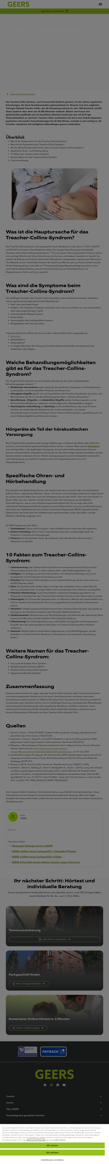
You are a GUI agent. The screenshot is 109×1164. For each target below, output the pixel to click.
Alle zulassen (52, 1145)
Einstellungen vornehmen (52, 1160)
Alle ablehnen (52, 1152)
